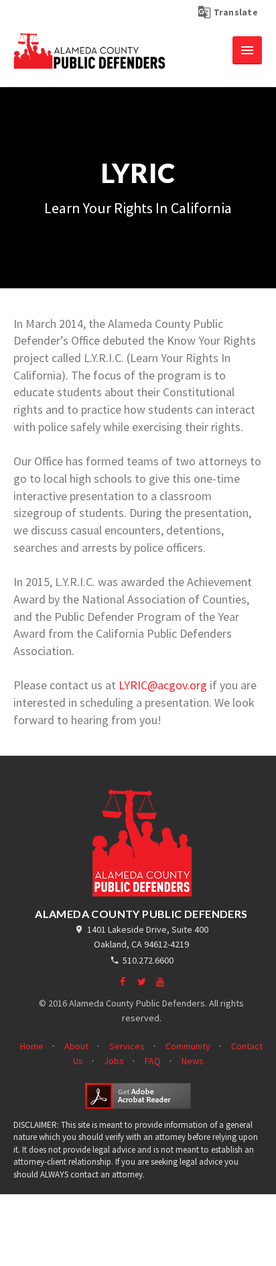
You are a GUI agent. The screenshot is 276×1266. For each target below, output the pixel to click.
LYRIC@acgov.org (163, 685)
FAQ (153, 1061)
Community (187, 1046)
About (76, 1046)
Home (32, 1046)
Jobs (114, 1061)
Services (127, 1046)
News (193, 1061)
